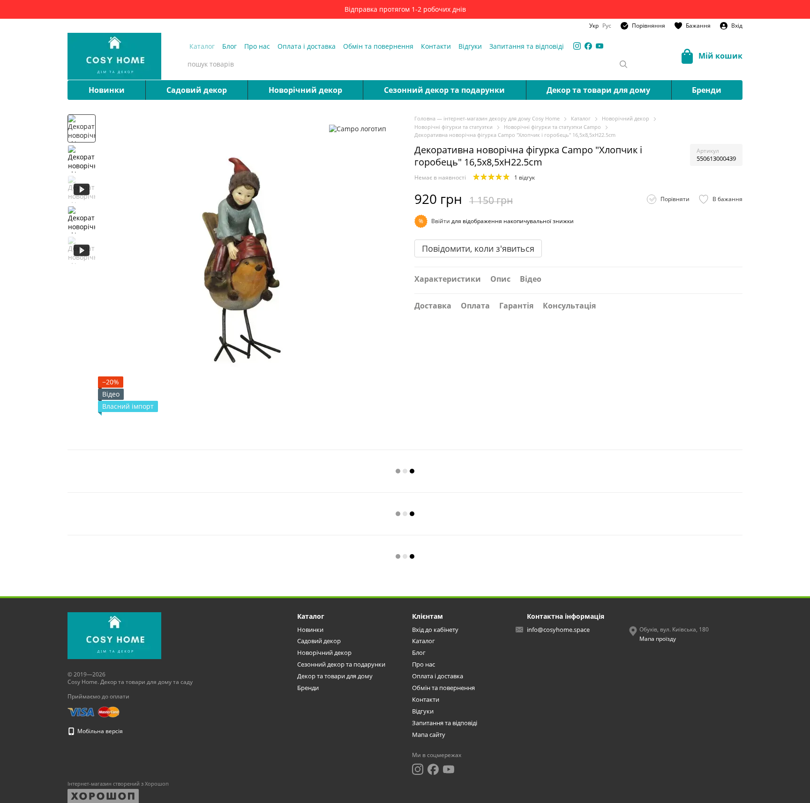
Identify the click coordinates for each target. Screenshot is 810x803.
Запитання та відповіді (526, 46)
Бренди (706, 90)
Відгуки (470, 46)
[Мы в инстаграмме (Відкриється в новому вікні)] (577, 46)
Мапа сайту (428, 734)
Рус (606, 26)
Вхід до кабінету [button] (435, 629)
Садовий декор (196, 90)
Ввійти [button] (440, 221)
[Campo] (358, 128)
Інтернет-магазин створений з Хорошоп (118, 783)
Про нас (257, 46)
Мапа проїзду (657, 639)
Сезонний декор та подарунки (444, 90)
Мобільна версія (99, 731)
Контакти (436, 46)
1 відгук (524, 177)
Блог (229, 46)
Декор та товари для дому (598, 90)
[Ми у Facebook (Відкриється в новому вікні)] (588, 46)
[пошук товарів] (623, 64)
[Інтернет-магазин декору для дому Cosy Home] (114, 635)
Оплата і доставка (307, 46)
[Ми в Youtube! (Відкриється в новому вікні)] (599, 46)
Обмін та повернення (378, 46)
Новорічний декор (305, 90)
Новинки (107, 90)
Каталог (202, 46)
